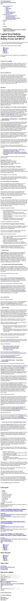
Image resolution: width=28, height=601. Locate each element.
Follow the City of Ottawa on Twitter (10, 347)
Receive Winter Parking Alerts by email (11, 346)
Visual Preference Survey (19, 247)
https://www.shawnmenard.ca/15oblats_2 (13, 116)
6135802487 (8, 582)
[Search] (2, 3)
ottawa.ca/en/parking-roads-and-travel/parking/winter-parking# (13, 352)
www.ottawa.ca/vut (5, 439)
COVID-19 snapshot (19, 366)
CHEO (2, 372)
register (4, 174)
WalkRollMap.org (4, 252)
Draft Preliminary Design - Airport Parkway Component (14, 152)
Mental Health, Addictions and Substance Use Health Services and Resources (13, 418)
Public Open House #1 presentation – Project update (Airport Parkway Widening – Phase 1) (14, 150)
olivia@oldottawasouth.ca (20, 82)
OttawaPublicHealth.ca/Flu (17, 408)
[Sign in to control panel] (6, 583)
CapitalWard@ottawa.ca (12, 302)
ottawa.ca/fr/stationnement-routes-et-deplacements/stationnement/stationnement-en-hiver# (11, 357)
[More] (11, 6)
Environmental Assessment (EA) (10, 125)
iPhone (11, 349)
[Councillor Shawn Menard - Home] (8, 2)
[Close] (2, 542)
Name (2, 574)
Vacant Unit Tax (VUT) (11, 424)
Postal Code (3, 577)
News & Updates (6, 28)
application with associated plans (7, 114)
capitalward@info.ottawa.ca (11, 581)
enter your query (4, 588)
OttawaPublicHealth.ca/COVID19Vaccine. (11, 410)
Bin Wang (3, 159)
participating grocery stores (6, 286)
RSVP (2, 234)
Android (7, 349)
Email (4, 576)
